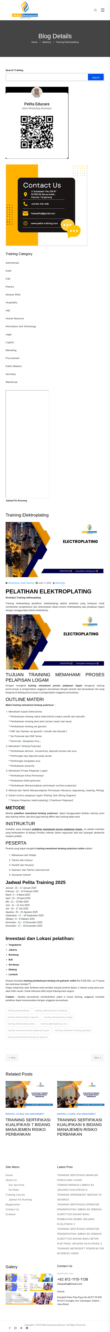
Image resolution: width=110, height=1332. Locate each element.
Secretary (11, 374)
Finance (10, 286)
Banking (47, 42)
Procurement (12, 358)
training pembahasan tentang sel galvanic (28, 1037)
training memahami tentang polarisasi (73, 1030)
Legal (8, 334)
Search (96, 77)
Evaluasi (10, 1214)
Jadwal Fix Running (20, 1199)
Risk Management (34, 1114)
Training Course (15, 1194)
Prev (13, 1057)
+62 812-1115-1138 (72, 1279)
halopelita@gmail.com (69, 1283)
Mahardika (60, 583)
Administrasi (12, 262)
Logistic (10, 342)
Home (35, 42)
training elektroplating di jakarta (23, 1017)
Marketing (11, 350)
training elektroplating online (21, 1024)
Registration (13, 1204)
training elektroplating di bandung (51, 1010)
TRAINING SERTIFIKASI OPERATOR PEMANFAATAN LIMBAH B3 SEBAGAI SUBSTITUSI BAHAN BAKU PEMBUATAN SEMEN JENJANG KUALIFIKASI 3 (79, 1214)
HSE (8, 310)
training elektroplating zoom (54, 1024)
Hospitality (11, 302)
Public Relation (14, 366)
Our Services (16, 1185)
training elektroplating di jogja (58, 1017)
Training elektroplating (18, 1010)
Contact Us (12, 1209)
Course (20, 1114)
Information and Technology (21, 326)
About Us (11, 1180)
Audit (8, 270)
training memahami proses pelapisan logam (28, 1030)
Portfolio (14, 1189)
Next (96, 1057)
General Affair (13, 294)
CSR (8, 278)
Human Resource (15, 318)
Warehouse (11, 382)
